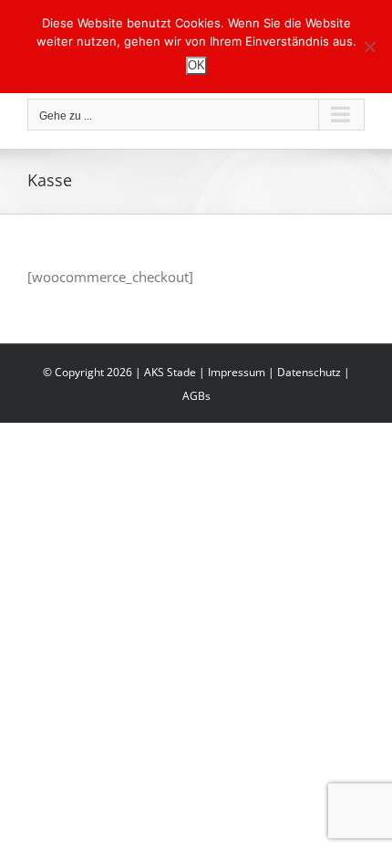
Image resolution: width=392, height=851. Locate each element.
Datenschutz (309, 372)
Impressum (236, 372)
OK (196, 65)
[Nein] (369, 46)
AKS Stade (170, 372)
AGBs (196, 396)
